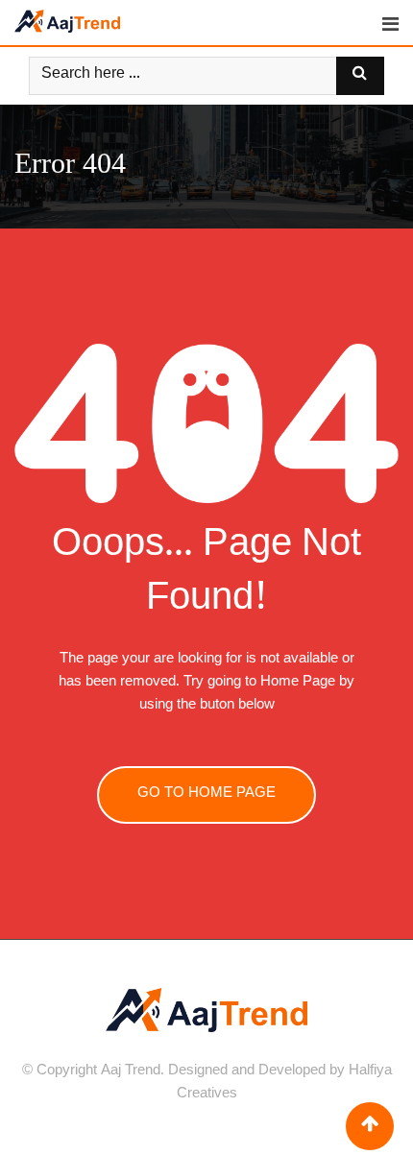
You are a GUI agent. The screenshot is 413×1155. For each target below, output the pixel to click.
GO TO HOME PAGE (206, 794)
